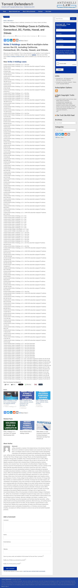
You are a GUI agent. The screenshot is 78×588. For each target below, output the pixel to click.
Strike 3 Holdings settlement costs (15, 56)
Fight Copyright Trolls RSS (64, 96)
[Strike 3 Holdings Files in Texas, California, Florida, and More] (43, 395)
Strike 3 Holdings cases (17, 61)
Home (4, 11)
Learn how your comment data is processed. (34, 571)
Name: (5, 534)
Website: (6, 549)
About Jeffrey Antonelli (29, 11)
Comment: (6, 520)
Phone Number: (60, 45)
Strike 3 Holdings (12, 44)
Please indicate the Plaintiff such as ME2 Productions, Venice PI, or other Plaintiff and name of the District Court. (65, 52)
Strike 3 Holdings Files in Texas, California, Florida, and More (42, 402)
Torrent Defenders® (17, 4)
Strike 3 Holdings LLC (32, 36)
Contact (40, 11)
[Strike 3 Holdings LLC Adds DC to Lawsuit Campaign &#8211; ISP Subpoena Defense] (11, 395)
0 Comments (43, 36)
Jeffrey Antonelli (11, 36)
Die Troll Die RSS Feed (65, 115)
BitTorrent (10, 20)
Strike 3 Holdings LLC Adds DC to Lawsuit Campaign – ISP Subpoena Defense (10, 402)
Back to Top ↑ (5, 586)
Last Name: (59, 33)
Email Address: (7, 541)
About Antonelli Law (14, 11)
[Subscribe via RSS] (56, 91)
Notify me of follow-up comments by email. (14, 560)
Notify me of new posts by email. (12, 563)
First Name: (59, 28)
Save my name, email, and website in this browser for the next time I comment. (23, 556)
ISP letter (24, 36)
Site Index (48, 11)
